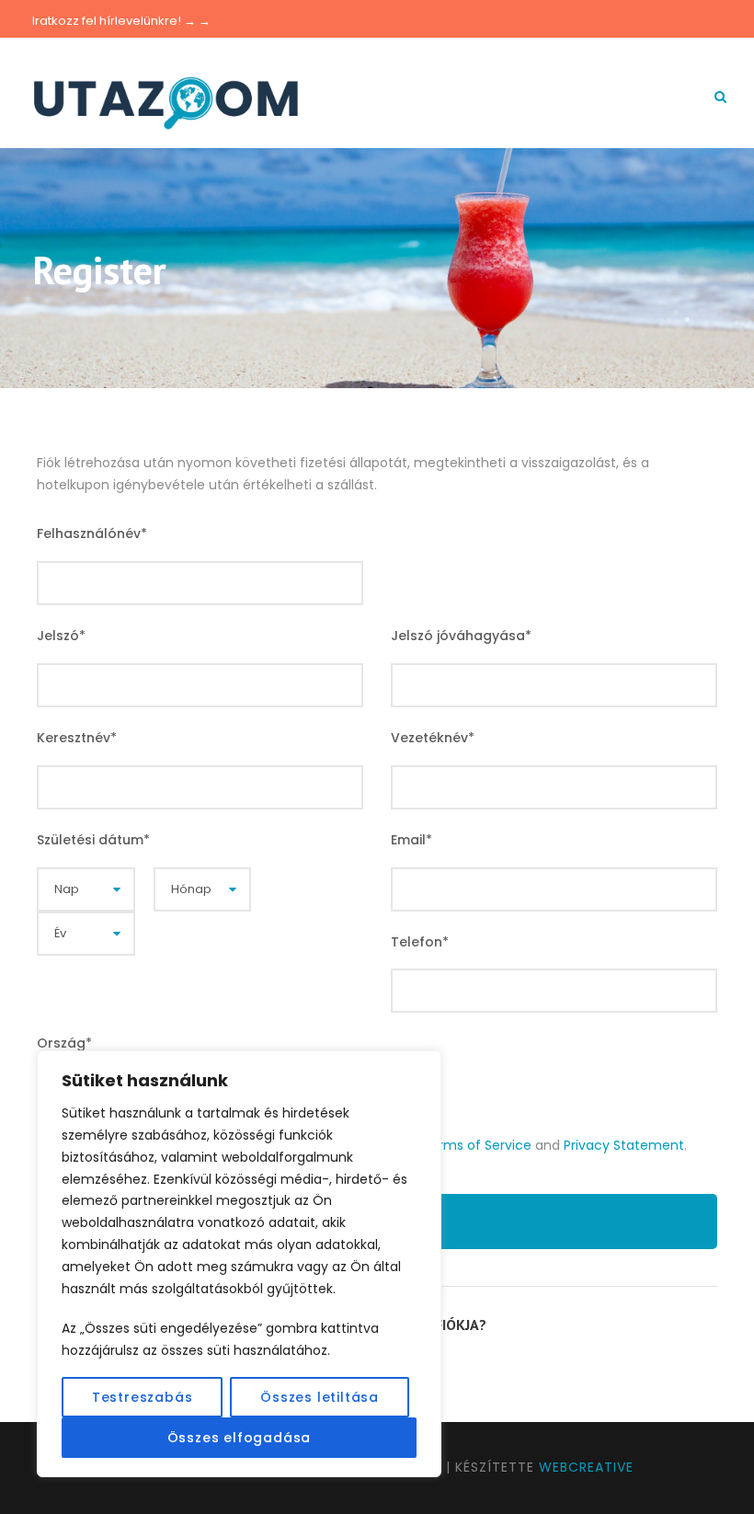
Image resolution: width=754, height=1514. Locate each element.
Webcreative (586, 1467)
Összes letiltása (319, 1397)
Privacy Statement (624, 1145)
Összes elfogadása (239, 1437)
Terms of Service (476, 1145)
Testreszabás (142, 1397)
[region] (239, 1263)
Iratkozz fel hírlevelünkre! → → (121, 20)
